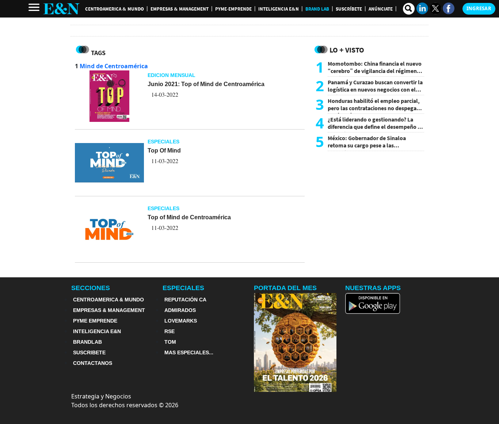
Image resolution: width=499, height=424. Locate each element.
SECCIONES (90, 288)
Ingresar (478, 8)
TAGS (98, 53)
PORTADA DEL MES (285, 288)
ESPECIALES (183, 288)
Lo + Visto (347, 49)
